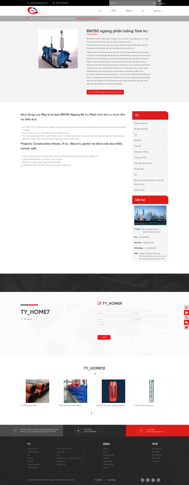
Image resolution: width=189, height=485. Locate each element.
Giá (135, 135)
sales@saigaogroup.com (39, 3)
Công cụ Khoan (140, 157)
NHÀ (30, 18)
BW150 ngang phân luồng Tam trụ (87, 18)
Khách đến (155, 452)
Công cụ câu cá (140, 123)
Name (105, 452)
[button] (91, 412)
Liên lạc (157, 11)
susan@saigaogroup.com (152, 232)
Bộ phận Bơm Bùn (141, 129)
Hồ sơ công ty (156, 449)
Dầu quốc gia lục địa (142, 163)
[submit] (154, 3)
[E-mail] (186, 312)
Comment (155, 461)
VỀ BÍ (113, 11)
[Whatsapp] (186, 307)
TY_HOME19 (98, 480)
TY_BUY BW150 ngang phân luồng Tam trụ (105, 92)
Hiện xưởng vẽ (156, 455)
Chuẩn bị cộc (139, 190)
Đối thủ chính (156, 458)
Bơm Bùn (41, 18)
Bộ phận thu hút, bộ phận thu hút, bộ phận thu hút (148, 182)
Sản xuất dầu (107, 461)
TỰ (100, 11)
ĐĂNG (129, 11)
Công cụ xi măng (141, 152)
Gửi (104, 337)
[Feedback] (186, 327)
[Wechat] (186, 322)
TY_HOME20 (111, 480)
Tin (142, 11)
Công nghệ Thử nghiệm (108, 466)
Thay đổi (137, 146)
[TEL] (186, 317)
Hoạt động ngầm (109, 455)
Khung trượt (139, 169)
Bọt (135, 175)
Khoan (105, 449)
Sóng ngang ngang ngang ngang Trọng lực (60, 18)
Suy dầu (106, 458)
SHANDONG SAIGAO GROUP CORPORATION (51, 480)
